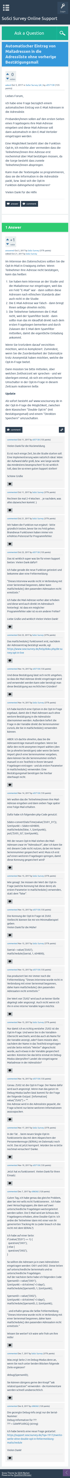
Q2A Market (24, 1473)
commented (12, 440)
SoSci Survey (33, 250)
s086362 (35, 1191)
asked (8, 85)
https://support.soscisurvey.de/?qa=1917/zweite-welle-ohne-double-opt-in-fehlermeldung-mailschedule (35, 1439)
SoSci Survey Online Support (29, 18)
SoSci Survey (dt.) (34, 85)
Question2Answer (23, 1475)
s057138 (50, 85)
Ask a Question (29, 33)
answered (9, 250)
